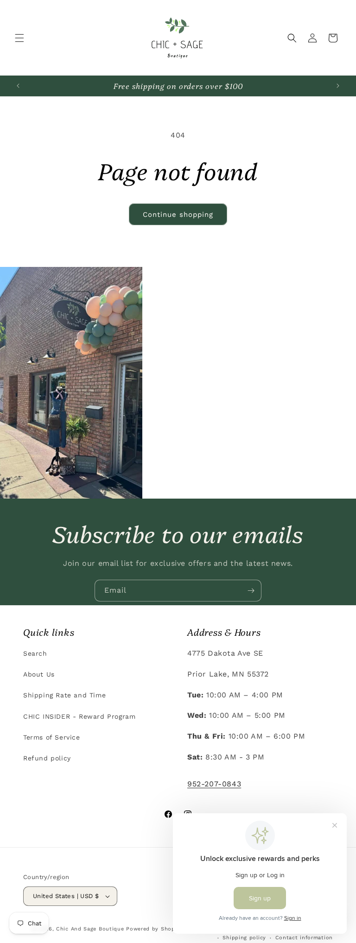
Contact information (304, 938)
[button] (19, 38)
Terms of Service (51, 737)
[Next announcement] (338, 86)
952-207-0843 (214, 783)
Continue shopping (178, 214)
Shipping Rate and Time (64, 695)
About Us (39, 674)
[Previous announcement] (18, 86)
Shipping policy (244, 938)
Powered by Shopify (154, 929)
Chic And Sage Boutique (90, 929)
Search (35, 653)
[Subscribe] (251, 590)
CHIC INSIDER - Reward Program (79, 716)
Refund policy (47, 758)
